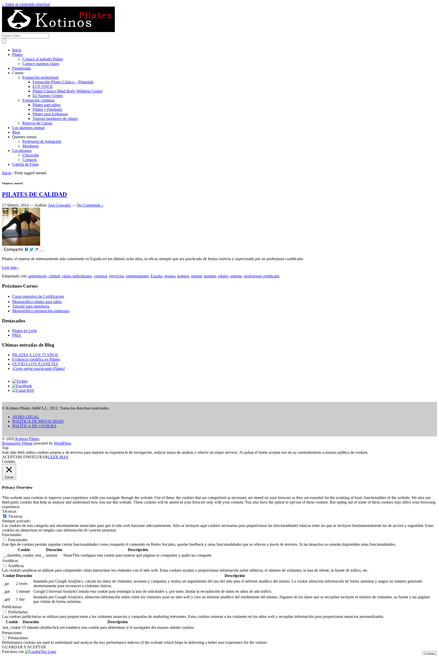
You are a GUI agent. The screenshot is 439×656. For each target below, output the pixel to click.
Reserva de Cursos (37, 123)
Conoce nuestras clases (40, 63)
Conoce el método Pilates (42, 59)
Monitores (30, 146)
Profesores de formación (41, 141)
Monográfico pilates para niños (37, 302)
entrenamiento (137, 276)
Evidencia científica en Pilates (36, 359)
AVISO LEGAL (25, 417)
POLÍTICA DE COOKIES (34, 426)
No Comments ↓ (90, 205)
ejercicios (116, 276)
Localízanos (22, 150)
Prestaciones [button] (12, 633)
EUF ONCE (43, 86)
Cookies (429, 653)
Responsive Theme (17, 443)
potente (236, 276)
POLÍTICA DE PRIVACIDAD (38, 421)
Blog (16, 132)
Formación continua (38, 100)
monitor (210, 276)
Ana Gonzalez (59, 205)
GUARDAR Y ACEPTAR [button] (24, 647)
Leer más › (10, 267)
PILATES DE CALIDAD (34, 194)
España (156, 276)
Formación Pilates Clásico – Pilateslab (63, 82)
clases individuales (77, 276)
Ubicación (30, 155)
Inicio (16, 50)
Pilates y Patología (47, 109)
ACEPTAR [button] (11, 457)
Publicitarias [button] (12, 607)
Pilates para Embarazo (50, 114)
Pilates (17, 54)
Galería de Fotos (25, 164)
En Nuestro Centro (48, 95)
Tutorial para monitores (30, 306)
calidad (54, 276)
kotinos (183, 276)
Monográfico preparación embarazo (40, 311)
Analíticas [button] (10, 560)
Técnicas (15, 516)
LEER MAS (58, 457)
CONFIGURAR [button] (34, 457)
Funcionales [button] (11, 535)
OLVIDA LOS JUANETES (35, 364)
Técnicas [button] (9, 511)
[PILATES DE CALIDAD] (21, 244)
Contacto (29, 160)
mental (196, 276)
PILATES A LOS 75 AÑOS (35, 355)
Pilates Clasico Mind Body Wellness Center (67, 91)
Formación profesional (40, 77)
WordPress (62, 443)
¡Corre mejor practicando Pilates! (38, 368)
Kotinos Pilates (26, 438)
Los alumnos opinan (28, 128)
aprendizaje (37, 276)
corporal (100, 276)
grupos (169, 276)
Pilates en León (24, 331)
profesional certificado (261, 276)
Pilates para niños (46, 105)
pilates (223, 276)
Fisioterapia (21, 68)
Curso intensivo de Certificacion (38, 296)
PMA (16, 335)
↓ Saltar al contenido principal (26, 4)
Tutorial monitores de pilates (55, 118)
